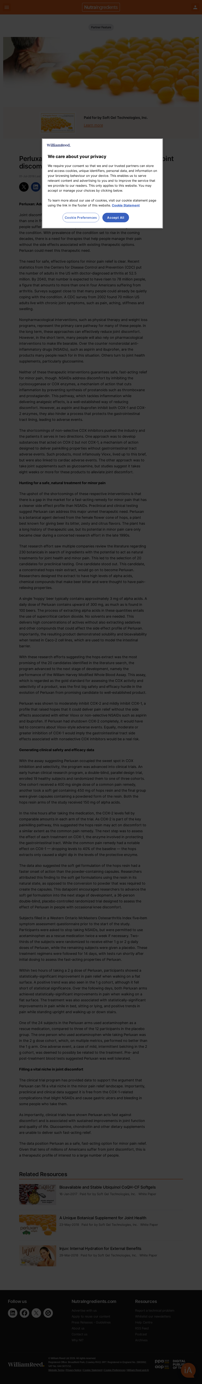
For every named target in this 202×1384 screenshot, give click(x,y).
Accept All (115, 218)
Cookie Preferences (81, 218)
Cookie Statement (126, 205)
